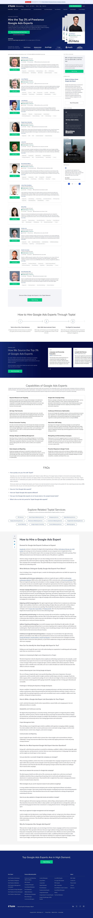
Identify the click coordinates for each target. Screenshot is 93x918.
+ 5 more (54, 115)
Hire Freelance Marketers (13, 883)
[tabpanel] (74, 174)
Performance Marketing (26, 265)
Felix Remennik (24, 57)
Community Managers (29, 899)
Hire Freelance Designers (13, 880)
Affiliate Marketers (28, 892)
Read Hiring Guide (74, 103)
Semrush (29, 92)
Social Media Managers (48, 9)
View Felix (15, 69)
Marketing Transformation (48, 222)
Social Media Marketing (39, 157)
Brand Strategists (28, 222)
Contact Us (72, 880)
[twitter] (14, 544)
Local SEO (46, 92)
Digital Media (42, 265)
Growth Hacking (31, 94)
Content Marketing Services (55, 524)
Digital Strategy (48, 157)
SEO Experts (27, 882)
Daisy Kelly (23, 207)
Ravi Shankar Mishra (73, 34)
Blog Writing (32, 243)
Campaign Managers (29, 884)
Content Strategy (33, 178)
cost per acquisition (68, 580)
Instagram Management (46, 155)
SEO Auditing (40, 72)
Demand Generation (25, 72)
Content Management (31, 200)
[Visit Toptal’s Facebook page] (80, 906)
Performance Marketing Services (35, 521)
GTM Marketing (51, 70)
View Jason (14, 91)
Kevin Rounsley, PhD (26, 271)
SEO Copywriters (58, 885)
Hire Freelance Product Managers (15, 892)
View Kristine (14, 240)
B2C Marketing (33, 72)
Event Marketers (58, 9)
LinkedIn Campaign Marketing (50, 263)
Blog (40, 6)
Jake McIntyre (24, 100)
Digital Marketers (43, 885)
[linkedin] (14, 541)
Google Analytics (35, 637)
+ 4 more (55, 72)
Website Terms (54, 912)
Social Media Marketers (38, 9)
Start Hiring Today (15, 371)
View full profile (15, 62)
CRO (42, 115)
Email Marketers (43, 887)
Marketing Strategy (40, 70)
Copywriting (48, 178)
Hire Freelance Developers (14, 878)
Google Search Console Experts (46, 895)
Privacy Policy (48, 912)
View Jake (15, 113)
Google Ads (24, 70)
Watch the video (72, 155)
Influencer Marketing (36, 115)
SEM (34, 92)
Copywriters (65, 9)
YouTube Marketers (58, 895)
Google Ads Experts (44, 892)
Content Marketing (41, 200)
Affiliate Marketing (47, 94)
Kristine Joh (24, 228)
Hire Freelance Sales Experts (14, 894)
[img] (75, 35)
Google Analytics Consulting (37, 524)
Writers (55, 892)
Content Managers (82, 9)
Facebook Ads (39, 92)
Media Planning (38, 155)
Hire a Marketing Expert (75, 6)
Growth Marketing (31, 70)
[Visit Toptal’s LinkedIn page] (73, 906)
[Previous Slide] (69, 184)
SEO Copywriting (56, 198)
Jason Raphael (24, 79)
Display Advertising (48, 135)
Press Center (73, 883)
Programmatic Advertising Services (75, 521)
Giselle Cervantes (25, 250)
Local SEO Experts (58, 878)
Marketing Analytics (31, 285)
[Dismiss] (84, 2)
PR (41, 222)
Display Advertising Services (16, 521)
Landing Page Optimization (40, 243)
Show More (23, 68)
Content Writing (41, 178)
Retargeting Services (53, 517)
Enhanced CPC (47, 608)
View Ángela (14, 134)
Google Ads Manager (25, 637)
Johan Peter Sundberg (26, 185)
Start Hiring (35, 300)
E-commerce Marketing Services (55, 521)
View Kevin (14, 283)
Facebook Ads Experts (44, 890)
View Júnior (14, 154)
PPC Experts (57, 883)
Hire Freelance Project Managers (15, 889)
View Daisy (14, 219)
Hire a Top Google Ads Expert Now (19, 32)
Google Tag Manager (44, 637)
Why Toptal (72, 878)
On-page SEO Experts (59, 880)
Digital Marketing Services (69, 517)
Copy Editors (42, 880)
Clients (37, 6)
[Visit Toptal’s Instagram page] (83, 906)
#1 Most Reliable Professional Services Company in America (53, 2)
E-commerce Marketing (32, 263)
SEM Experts (16, 9)
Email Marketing (24, 243)
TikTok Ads (30, 114)
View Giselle (14, 262)
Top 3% (27, 6)
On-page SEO (24, 94)
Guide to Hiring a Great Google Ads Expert (71, 80)
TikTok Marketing (48, 115)
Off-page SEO (48, 177)
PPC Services (21, 517)
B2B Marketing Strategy (54, 241)
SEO (45, 70)
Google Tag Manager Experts (26, 9)
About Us (44, 6)
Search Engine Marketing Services (36, 517)
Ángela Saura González (26, 122)
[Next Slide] (80, 184)
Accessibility (60, 912)
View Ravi (15, 176)
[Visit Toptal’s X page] (76, 906)
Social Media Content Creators (61, 887)
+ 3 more (54, 94)
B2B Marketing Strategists (30, 894)
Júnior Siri (23, 142)
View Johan (14, 197)
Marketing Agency (71, 524)
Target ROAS (38, 608)
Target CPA (32, 608)
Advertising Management (26, 115)
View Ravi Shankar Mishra (76, 23)
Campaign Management (26, 157)
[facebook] (14, 547)
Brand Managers (73, 9)
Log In (84, 6)
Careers (72, 885)
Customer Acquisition (48, 72)
